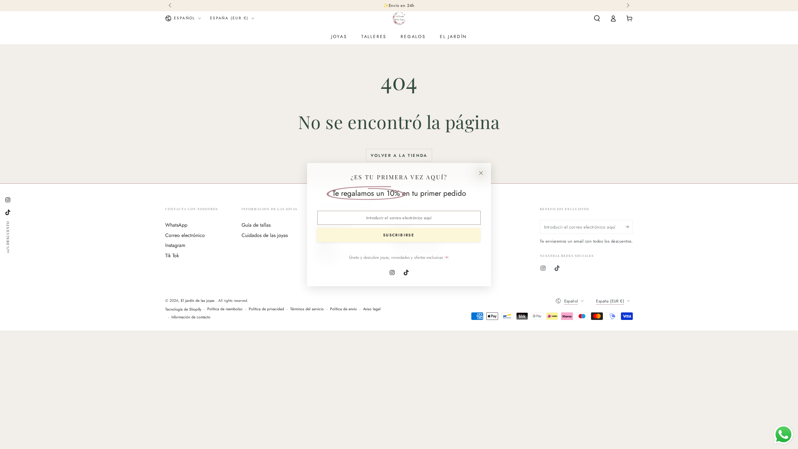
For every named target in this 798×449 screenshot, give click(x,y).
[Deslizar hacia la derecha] (627, 5)
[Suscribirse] (629, 227)
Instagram (175, 245)
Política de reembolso (225, 309)
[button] (597, 18)
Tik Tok (172, 255)
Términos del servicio (307, 309)
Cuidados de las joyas (265, 235)
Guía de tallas (256, 225)
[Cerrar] (481, 173)
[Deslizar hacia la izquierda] (170, 5)
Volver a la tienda (399, 155)
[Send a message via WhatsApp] (783, 434)
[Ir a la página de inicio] (399, 18)
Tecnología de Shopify (183, 309)
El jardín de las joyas (198, 300)
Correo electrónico (185, 235)
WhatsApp (176, 225)
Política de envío (343, 309)
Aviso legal (372, 309)
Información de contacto (190, 317)
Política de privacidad (266, 309)
